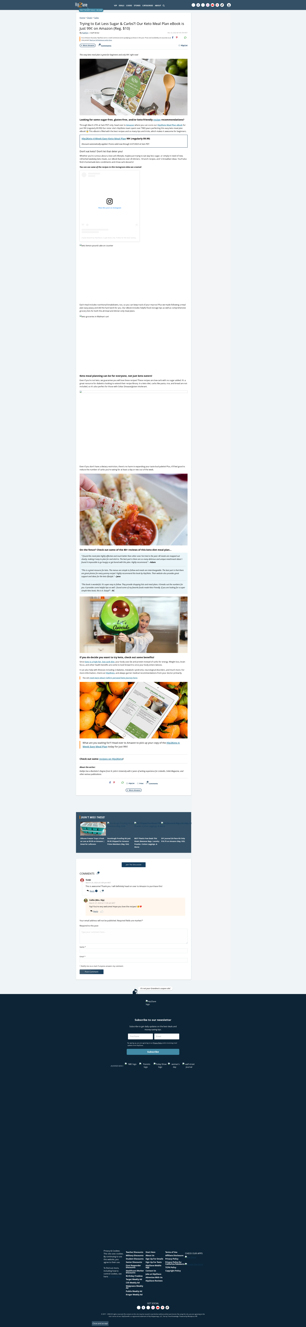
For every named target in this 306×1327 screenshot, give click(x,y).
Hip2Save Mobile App (153, 1266)
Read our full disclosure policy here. (101, 40)
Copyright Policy (173, 1271)
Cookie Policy (115, 1276)
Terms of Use (171, 1252)
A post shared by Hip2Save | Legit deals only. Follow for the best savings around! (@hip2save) (117, 238)
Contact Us (151, 1271)
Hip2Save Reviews (154, 1281)
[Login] (229, 5)
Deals (89, 17)
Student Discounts (135, 1259)
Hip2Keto (110, 673)
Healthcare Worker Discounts (135, 1272)
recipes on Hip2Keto (111, 758)
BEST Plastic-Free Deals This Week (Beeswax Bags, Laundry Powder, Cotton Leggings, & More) (146, 842)
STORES (137, 5)
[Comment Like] (102, 911)
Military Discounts (134, 1255)
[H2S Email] (181, 37)
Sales (96, 17)
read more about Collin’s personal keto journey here (113, 678)
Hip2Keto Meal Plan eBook (170, 125)
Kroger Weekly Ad (134, 1295)
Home (82, 17)
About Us (150, 1255)
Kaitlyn (85, 32)
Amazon (130, 125)
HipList (184, 45)
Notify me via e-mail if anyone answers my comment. (102, 966)
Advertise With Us (154, 1277)
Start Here (150, 1252)
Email (82, 956)
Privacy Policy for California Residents (175, 1263)
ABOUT (158, 5)
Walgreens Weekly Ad (134, 1287)
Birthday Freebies (134, 1276)
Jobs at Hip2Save (153, 1274)
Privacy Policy (171, 1259)
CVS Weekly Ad (133, 1283)
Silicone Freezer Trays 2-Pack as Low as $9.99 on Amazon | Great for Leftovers (92, 841)
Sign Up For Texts (154, 1262)
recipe (157, 119)
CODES (129, 5)
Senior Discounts (134, 1262)
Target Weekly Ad (134, 1279)
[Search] (164, 5)
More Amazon (88, 45)
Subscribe (153, 1051)
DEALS (121, 5)
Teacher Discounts (134, 1252)
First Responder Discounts (133, 1266)
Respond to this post (89, 925)
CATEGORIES (147, 5)
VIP (115, 5)
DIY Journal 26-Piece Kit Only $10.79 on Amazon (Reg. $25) (173, 839)
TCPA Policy (170, 1267)
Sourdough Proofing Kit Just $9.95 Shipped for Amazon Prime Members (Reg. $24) (119, 841)
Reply (92, 891)
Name (83, 947)
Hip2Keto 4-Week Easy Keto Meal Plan (104, 138)
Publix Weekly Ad (134, 1291)
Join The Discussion (133, 864)
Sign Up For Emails (154, 1259)
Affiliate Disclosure (174, 1255)
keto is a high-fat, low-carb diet (100, 661)
